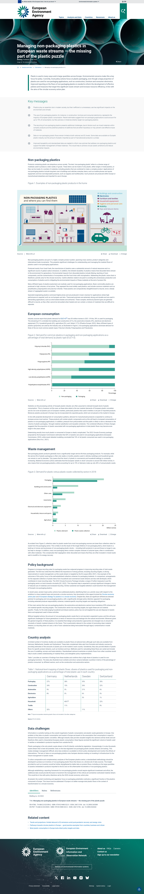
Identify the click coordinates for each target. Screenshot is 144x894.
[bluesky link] (87, 878)
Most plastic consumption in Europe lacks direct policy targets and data (54, 828)
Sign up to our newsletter (108, 855)
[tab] (34, 790)
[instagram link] (81, 878)
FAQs (109, 848)
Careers (117, 848)
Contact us (102, 851)
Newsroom (100, 17)
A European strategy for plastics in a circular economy (57, 597)
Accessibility (46, 886)
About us (111, 17)
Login (109, 886)
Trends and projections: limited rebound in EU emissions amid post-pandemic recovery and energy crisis (65, 822)
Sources (20, 254)
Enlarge (124, 254)
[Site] (35, 11)
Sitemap (91, 886)
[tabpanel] (72, 801)
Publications (38, 67)
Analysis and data (74, 17)
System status (100, 886)
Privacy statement (34, 886)
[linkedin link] (68, 878)
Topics (61, 17)
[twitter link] (56, 878)
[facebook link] (62, 878)
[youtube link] (75, 878)
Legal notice (55, 886)
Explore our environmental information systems (72, 867)
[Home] (18, 68)
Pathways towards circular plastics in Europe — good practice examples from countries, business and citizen (67, 825)
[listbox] (37, 1)
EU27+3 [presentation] (63, 319)
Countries (89, 17)
